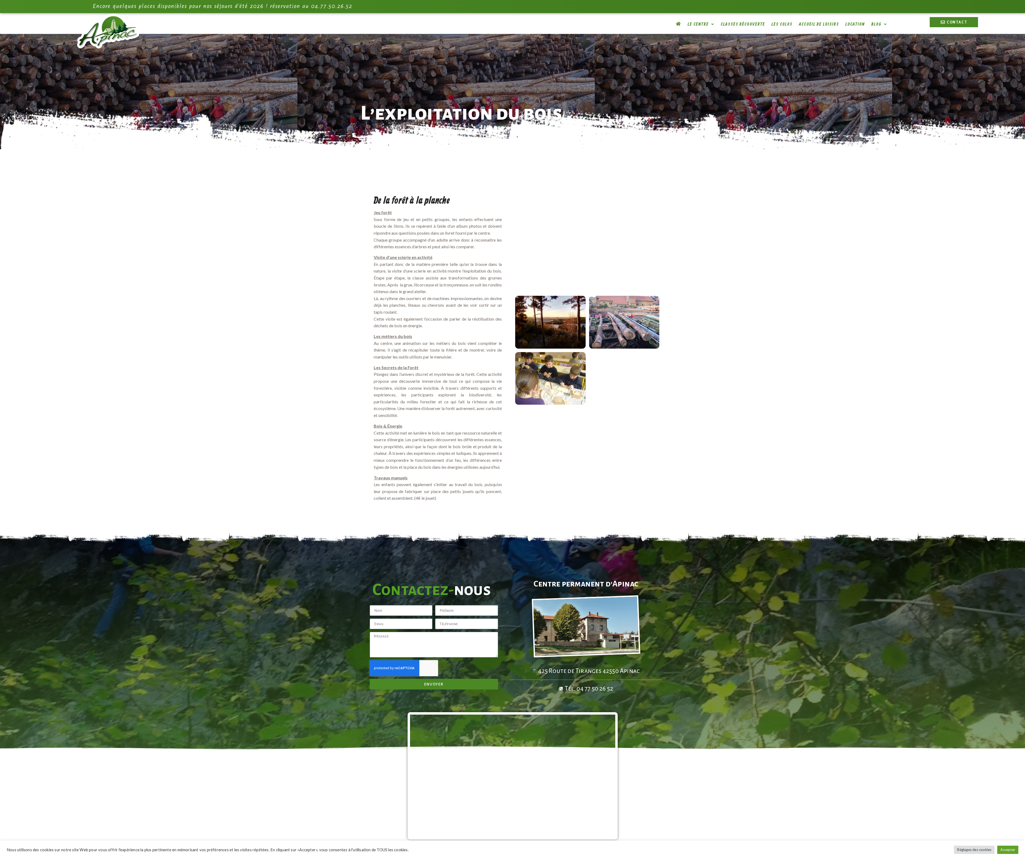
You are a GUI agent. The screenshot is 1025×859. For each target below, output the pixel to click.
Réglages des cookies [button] (974, 850)
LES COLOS (782, 24)
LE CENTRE (698, 24)
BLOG (876, 24)
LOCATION (855, 24)
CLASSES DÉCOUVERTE (743, 24)
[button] (701, 24)
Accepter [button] (1007, 850)
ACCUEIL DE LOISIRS (819, 24)
